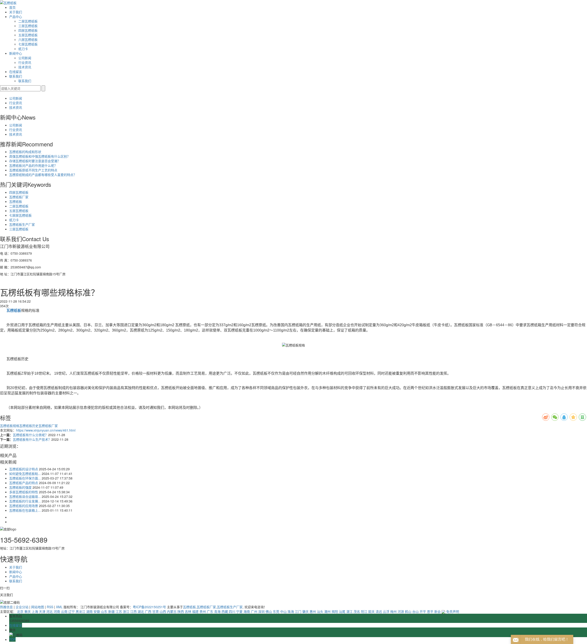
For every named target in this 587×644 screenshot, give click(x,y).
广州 (254, 611)
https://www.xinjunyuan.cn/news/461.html (45, 430)
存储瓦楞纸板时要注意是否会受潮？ (35, 161)
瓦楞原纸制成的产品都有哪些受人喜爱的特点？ (43, 174)
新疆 (111, 611)
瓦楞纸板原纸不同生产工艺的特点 (33, 170)
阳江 (364, 611)
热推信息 (6, 607)
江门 (298, 611)
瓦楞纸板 (15, 201)
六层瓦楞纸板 (28, 39)
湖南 (89, 611)
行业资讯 (24, 62)
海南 (247, 611)
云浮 (386, 611)
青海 (217, 611)
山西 (163, 611)
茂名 (357, 611)
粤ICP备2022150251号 (149, 607)
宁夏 (239, 611)
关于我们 (15, 12)
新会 (437, 611)
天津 (42, 611)
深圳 (261, 611)
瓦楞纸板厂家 (18, 197)
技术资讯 (24, 67)
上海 (35, 611)
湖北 (141, 611)
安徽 (97, 611)
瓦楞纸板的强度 (20, 487)
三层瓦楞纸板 (28, 25)
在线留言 (15, 71)
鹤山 (408, 611)
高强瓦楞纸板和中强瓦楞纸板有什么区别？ (39, 156)
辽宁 (71, 611)
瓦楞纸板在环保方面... (25, 478)
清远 (379, 611)
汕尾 (342, 611)
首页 (12, 7)
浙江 (126, 611)
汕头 (320, 611)
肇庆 (305, 611)
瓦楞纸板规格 (9, 425)
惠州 (313, 611)
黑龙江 (80, 611)
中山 (283, 611)
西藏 (225, 611)
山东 (104, 611)
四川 (232, 611)
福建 (195, 611)
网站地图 (37, 607)
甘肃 (155, 611)
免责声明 (452, 611)
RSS (50, 607)
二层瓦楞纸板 (28, 21)
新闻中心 (15, 53)
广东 (210, 611)
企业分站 (22, 607)
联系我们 (15, 76)
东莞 (276, 611)
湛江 (349, 611)
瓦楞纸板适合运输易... (25, 496)
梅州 (393, 611)
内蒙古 (172, 611)
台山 (415, 611)
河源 (401, 611)
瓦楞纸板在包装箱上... (25, 510)
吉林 (188, 611)
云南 (64, 611)
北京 (20, 611)
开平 (423, 611)
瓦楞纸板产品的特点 (23, 482)
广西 (148, 611)
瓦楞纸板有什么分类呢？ (30, 434)
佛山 (269, 611)
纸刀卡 (23, 48)
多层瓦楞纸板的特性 (23, 492)
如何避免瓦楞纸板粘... (25, 473)
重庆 (27, 611)
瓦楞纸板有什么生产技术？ (32, 439)
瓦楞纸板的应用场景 (23, 505)
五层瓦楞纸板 (28, 35)
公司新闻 (24, 58)
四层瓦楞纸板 (28, 30)
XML (59, 607)
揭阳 (335, 611)
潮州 (327, 611)
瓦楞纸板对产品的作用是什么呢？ (33, 165)
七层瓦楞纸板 (28, 44)
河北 (49, 611)
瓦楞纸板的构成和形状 (25, 151)
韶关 (371, 611)
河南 (57, 611)
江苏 (119, 611)
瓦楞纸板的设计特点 (23, 469)
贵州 (202, 611)
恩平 (430, 611)
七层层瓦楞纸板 (20, 215)
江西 (133, 611)
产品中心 (15, 16)
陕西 (180, 611)
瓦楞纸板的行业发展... (25, 501)
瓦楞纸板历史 (29, 425)
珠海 (291, 611)
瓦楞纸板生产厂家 (22, 224)
